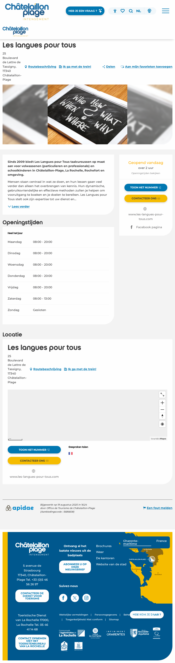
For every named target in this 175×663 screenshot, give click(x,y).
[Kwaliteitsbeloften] (156, 633)
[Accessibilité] (115, 11)
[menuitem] (27, 11)
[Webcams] (149, 11)
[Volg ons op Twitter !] (75, 598)
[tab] (137, 542)
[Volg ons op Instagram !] (86, 598)
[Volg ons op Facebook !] (63, 598)
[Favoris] (122, 11)
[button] (130, 11)
